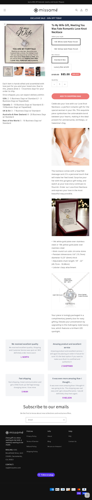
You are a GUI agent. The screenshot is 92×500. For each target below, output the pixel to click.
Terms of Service (32, 441)
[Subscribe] (63, 420)
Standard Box (60, 60)
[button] (4, 10)
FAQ (70, 436)
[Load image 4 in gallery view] (40, 71)
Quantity (55, 80)
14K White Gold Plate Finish (66, 42)
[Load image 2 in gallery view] (19, 71)
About (50, 436)
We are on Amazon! (55, 446)
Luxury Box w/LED (61, 67)
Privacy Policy (31, 436)
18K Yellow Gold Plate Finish (66, 49)
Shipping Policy (32, 451)
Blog (49, 441)
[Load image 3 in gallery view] (29, 71)
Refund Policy (32, 446)
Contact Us (73, 441)
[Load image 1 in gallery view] (8, 71)
